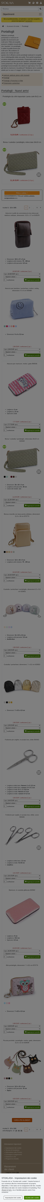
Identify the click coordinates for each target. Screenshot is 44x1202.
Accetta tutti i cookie (32, 1198)
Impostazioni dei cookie (13, 1198)
